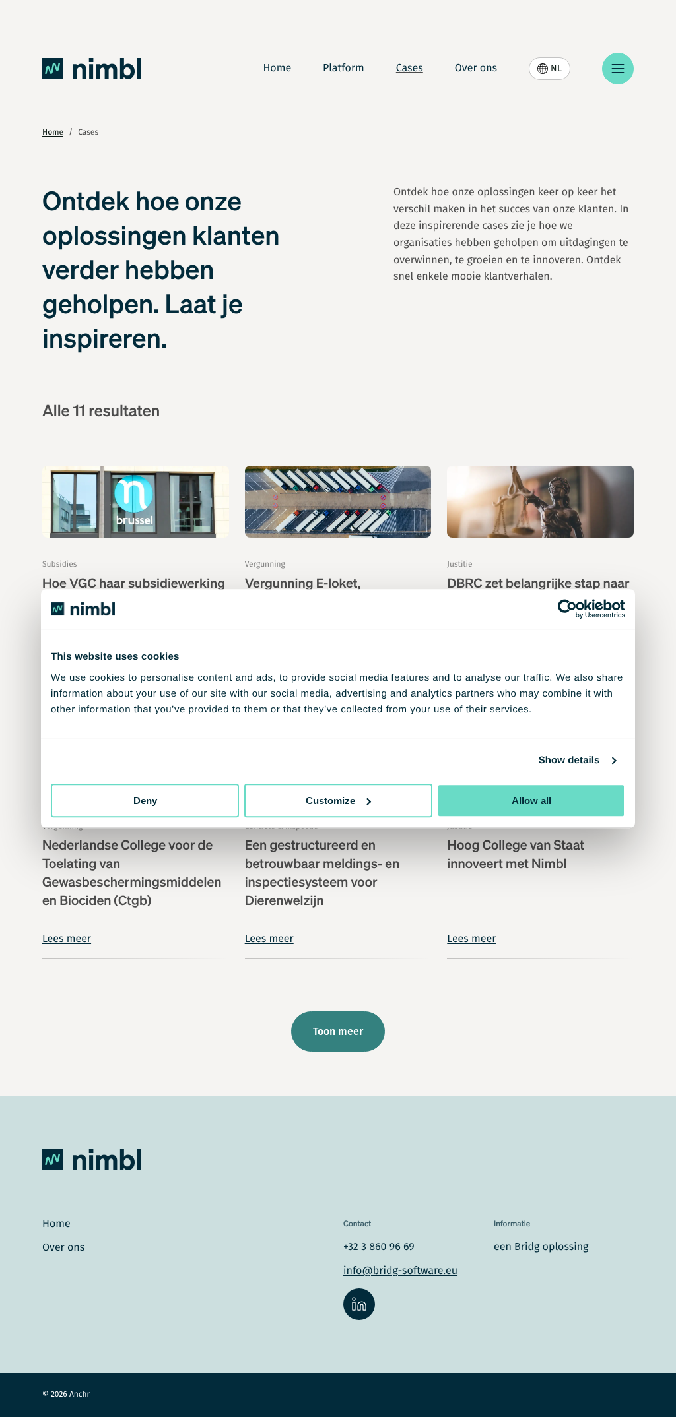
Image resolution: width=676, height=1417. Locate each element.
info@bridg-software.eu (400, 1271)
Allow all (531, 800)
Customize (330, 800)
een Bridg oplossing (541, 1247)
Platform (343, 68)
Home (277, 68)
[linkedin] (359, 1304)
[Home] (91, 68)
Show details (569, 760)
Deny (145, 800)
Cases (409, 68)
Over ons (476, 68)
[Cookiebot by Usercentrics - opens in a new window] (567, 609)
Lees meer (66, 939)
